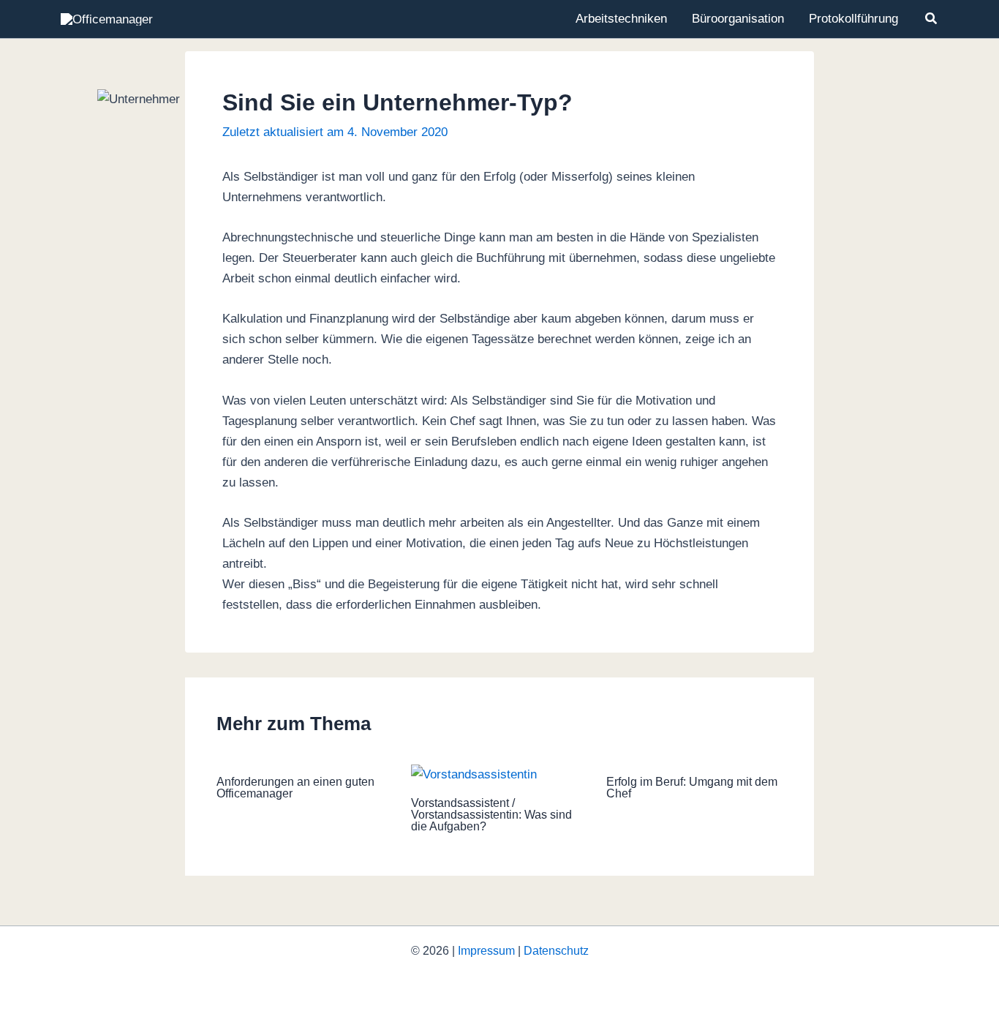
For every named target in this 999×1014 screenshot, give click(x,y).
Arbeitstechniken (621, 19)
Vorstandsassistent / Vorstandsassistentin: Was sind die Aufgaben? (491, 815)
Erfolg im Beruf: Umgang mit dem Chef (691, 787)
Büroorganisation (738, 19)
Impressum (486, 950)
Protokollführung (853, 19)
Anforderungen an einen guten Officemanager (295, 787)
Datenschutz (556, 950)
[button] (931, 19)
